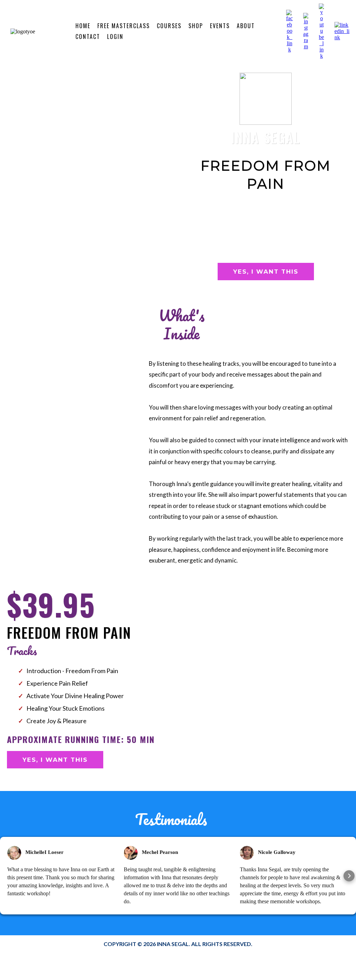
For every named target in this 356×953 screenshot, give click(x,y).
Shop (195, 26)
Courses (169, 26)
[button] (7, 875)
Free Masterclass (123, 26)
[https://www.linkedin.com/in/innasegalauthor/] (342, 31)
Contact (87, 36)
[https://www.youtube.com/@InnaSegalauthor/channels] (321, 31)
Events (220, 26)
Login (115, 36)
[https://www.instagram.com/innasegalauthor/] (305, 31)
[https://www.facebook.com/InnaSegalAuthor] (289, 31)
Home (82, 26)
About (246, 26)
